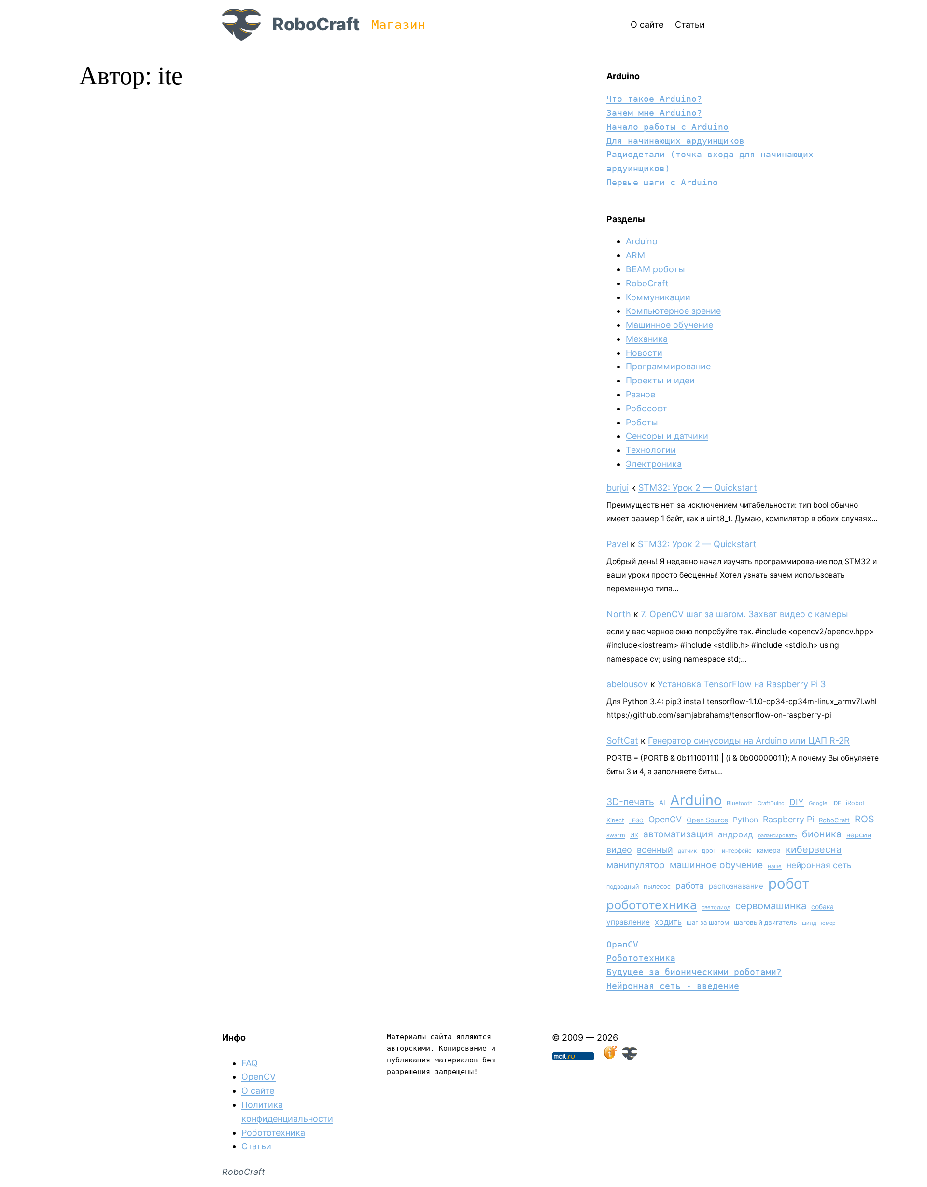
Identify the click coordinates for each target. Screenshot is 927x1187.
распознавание (736, 885)
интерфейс (737, 850)
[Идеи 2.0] (609, 1057)
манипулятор (635, 865)
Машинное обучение (669, 325)
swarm (615, 835)
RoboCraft (316, 24)
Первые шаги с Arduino (662, 182)
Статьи (256, 1146)
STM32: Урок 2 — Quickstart (697, 487)
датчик (687, 851)
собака (822, 907)
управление (628, 922)
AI (662, 802)
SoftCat (622, 740)
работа (689, 885)
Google (818, 803)
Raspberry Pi (788, 819)
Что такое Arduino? (654, 99)
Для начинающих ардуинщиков (675, 141)
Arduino (642, 241)
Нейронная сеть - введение (672, 986)
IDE (836, 803)
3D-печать (630, 801)
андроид (735, 834)
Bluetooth (740, 803)
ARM (635, 255)
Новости (644, 353)
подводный (622, 886)
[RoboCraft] (629, 1057)
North (618, 614)
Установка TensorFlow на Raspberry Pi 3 (742, 684)
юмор (828, 923)
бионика (822, 834)
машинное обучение (716, 865)
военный (655, 850)
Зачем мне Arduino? (654, 113)
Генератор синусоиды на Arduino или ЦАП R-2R (749, 740)
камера (769, 850)
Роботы (642, 422)
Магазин (398, 24)
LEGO (636, 820)
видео (619, 850)
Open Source (707, 820)
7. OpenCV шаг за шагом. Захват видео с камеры (744, 614)
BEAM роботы (655, 269)
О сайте (257, 1091)
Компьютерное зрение (673, 311)
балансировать (777, 835)
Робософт (646, 408)
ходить (668, 922)
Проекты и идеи (660, 380)
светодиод (716, 907)
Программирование (668, 366)
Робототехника (640, 958)
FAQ (249, 1063)
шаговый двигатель (765, 922)
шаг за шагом (708, 922)
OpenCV (665, 819)
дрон (709, 850)
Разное (640, 394)
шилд (809, 922)
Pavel (617, 544)
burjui (617, 487)
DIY (796, 802)
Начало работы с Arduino (667, 127)
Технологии (651, 450)
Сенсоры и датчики (667, 436)
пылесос (657, 886)
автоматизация (678, 834)
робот (789, 883)
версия (858, 835)
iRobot (855, 802)
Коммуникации (658, 297)
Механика (647, 339)
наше (775, 866)
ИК (634, 835)
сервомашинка (770, 906)
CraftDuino (771, 803)
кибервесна (814, 849)
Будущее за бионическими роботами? (694, 972)
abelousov (627, 684)
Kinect (615, 820)
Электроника (654, 464)
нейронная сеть (819, 865)
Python (745, 819)
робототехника (651, 904)
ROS (864, 819)
